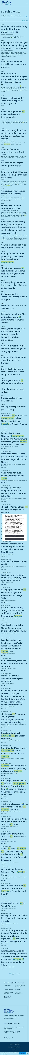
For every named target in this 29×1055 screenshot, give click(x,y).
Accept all (14, 539)
